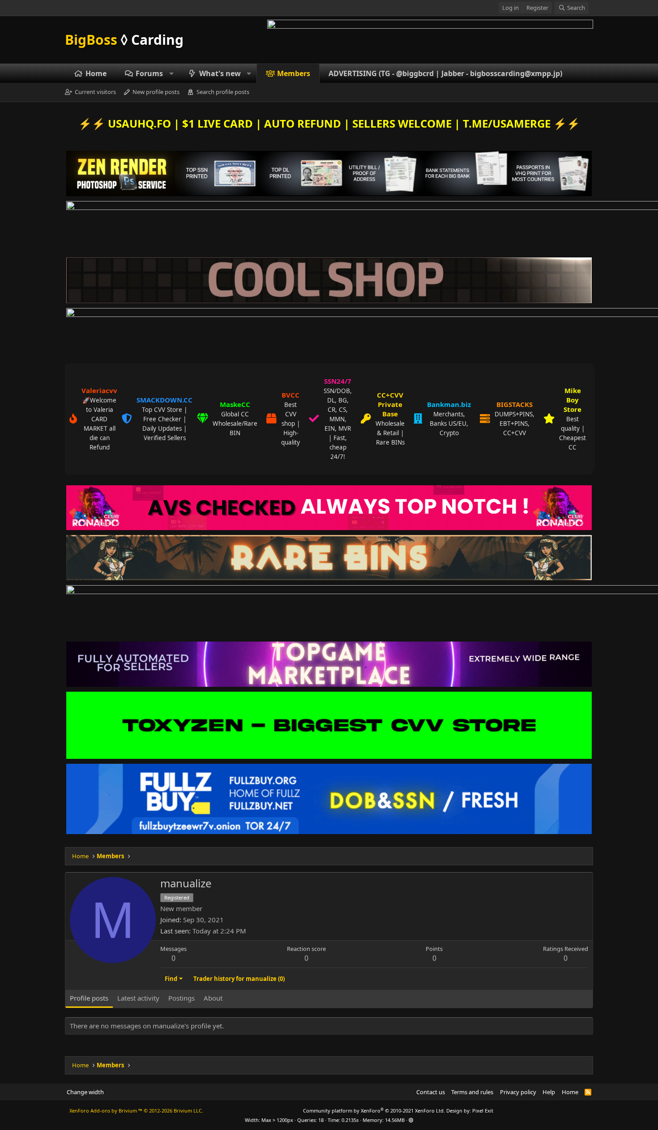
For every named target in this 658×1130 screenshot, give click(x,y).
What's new (220, 73)
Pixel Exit (482, 1110)
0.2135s (350, 1120)
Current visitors (95, 92)
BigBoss (124, 39)
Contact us (430, 1092)
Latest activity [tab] (138, 997)
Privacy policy (518, 1092)
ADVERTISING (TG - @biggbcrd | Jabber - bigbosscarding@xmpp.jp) (445, 73)
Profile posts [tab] (89, 997)
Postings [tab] (181, 997)
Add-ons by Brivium (136, 1110)
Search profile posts (223, 92)
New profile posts (155, 92)
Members (293, 73)
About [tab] (213, 997)
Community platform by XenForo (374, 1110)
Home (96, 73)
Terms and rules (472, 1092)
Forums (149, 73)
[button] (171, 73)
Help (549, 1092)
